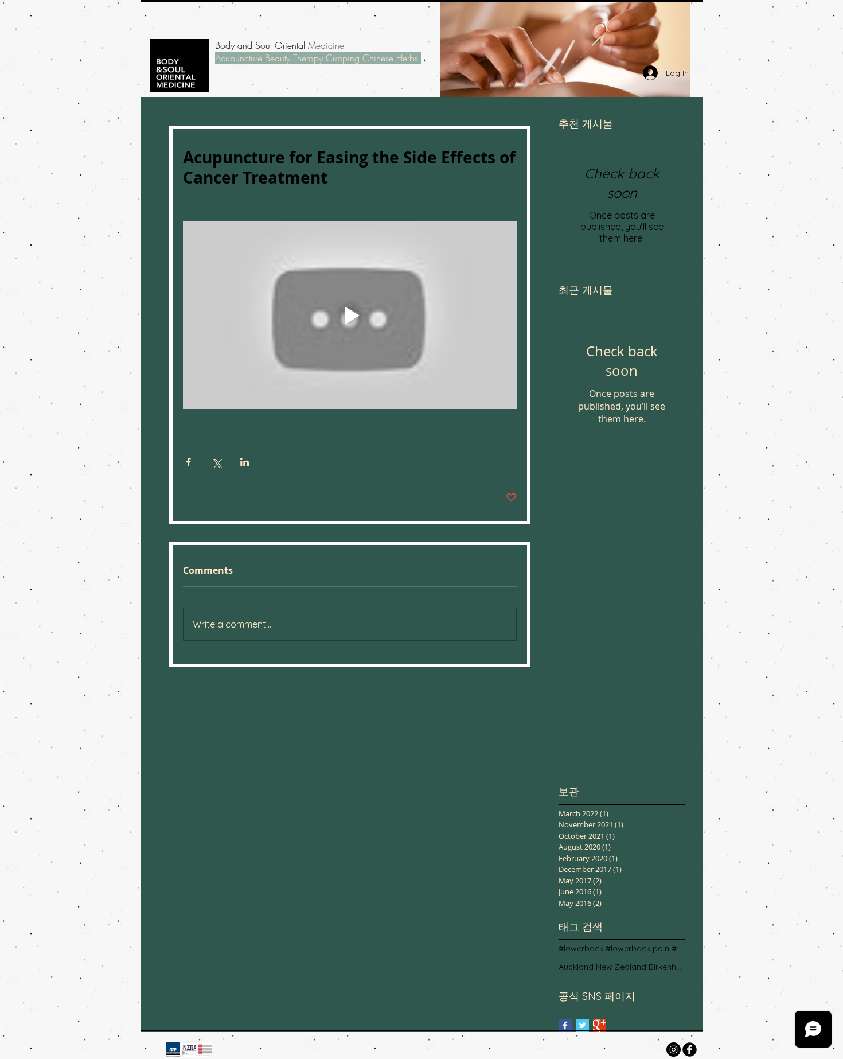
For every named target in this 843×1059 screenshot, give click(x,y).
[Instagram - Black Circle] (673, 1049)
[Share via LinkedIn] (244, 462)
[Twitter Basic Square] (582, 1025)
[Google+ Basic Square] (599, 1025)
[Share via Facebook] (188, 462)
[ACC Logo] (173, 1049)
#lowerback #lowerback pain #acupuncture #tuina (622, 948)
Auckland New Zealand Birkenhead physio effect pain (622, 966)
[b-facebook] (689, 1049)
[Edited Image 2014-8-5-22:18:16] (205, 1049)
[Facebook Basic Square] (565, 1025)
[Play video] (350, 315)
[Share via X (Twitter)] (216, 462)
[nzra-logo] (189, 1049)
